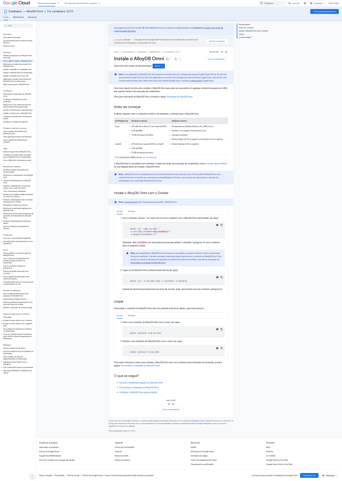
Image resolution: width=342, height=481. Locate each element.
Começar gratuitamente (325, 11)
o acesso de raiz (131, 202)
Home (116, 52)
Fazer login (334, 3)
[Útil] (222, 52)
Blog (268, 447)
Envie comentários (216, 59)
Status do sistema (122, 460)
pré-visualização (149, 157)
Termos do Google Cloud (92, 475)
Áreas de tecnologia (47, 3)
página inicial (196, 81)
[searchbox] (18, 25)
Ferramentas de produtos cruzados (81, 3)
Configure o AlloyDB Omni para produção (138, 392)
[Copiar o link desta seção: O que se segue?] (141, 376)
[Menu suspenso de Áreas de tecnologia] (59, 3)
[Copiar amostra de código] (221, 225)
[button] (17, 181)
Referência (18, 17)
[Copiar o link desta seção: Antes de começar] (143, 107)
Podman (223, 163)
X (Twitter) (270, 456)
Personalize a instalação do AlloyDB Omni (148, 263)
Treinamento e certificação (202, 464)
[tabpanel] (171, 253)
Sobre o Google (45, 475)
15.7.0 (159, 66)
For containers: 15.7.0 (60, 11)
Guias (6, 17)
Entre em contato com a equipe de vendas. (57, 460)
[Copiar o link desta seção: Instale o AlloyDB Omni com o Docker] (171, 193)
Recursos (32, 17)
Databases (15, 11)
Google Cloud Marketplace (50, 456)
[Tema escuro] (217, 225)
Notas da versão (122, 456)
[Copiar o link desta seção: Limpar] (126, 301)
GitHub (193, 447)
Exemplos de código (199, 456)
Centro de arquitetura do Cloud (204, 460)
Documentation (128, 52)
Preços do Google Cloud (49, 451)
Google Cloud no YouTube (277, 460)
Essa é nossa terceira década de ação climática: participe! (129, 475)
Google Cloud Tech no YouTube (279, 464)
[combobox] (272, 3)
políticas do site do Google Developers (196, 423)
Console (295, 3)
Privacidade (59, 475)
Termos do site (73, 475)
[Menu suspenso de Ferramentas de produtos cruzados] (100, 3)
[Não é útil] (226, 52)
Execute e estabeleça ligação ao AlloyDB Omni (141, 382)
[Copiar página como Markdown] (175, 59)
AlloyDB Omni (34, 11)
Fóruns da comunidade (124, 447)
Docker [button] (119, 211)
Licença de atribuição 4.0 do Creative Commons (200, 421)
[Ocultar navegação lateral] (32, 476)
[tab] (120, 211)
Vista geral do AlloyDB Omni (179, 96)
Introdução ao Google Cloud (202, 451)
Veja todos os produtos (49, 447)
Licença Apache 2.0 (148, 423)
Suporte (118, 451)
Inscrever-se (309, 475)
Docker (210, 163)
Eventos (269, 451)
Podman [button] (131, 211)
